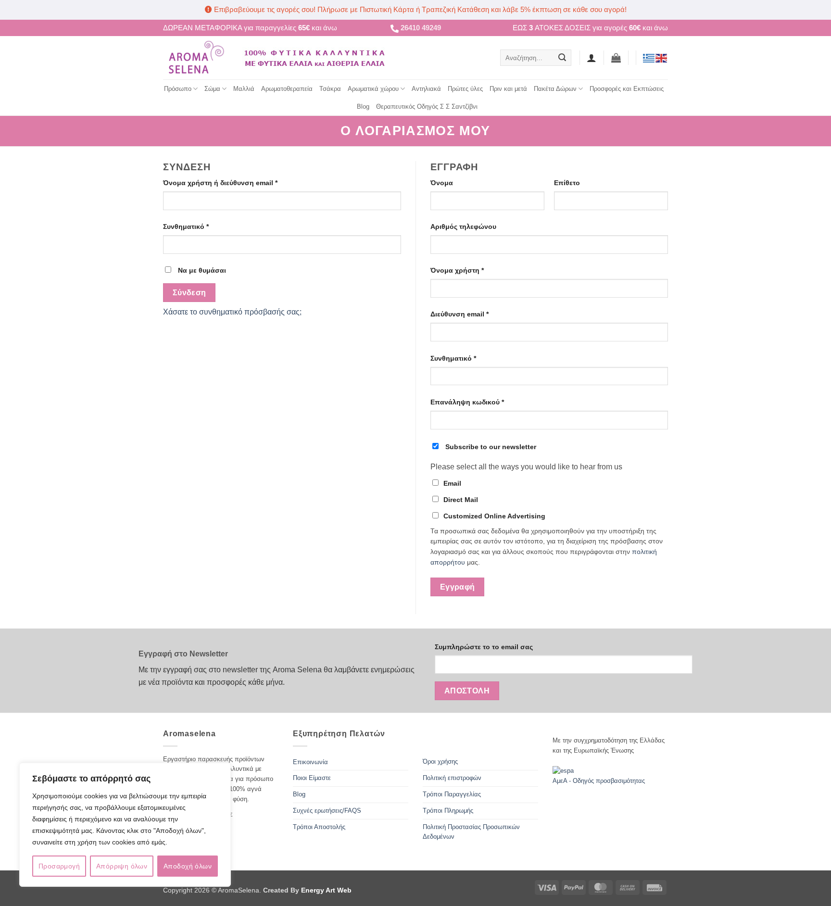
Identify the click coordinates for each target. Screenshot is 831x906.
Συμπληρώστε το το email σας (484, 647)
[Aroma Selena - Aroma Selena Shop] (195, 57)
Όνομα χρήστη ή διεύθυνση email (237, 182)
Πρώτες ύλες (465, 88)
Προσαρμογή (59, 866)
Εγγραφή (457, 587)
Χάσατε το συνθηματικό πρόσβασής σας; (232, 312)
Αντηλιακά (426, 88)
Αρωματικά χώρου (373, 88)
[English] (661, 57)
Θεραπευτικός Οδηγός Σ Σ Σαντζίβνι (427, 106)
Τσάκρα (330, 88)
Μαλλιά (243, 88)
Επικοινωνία (310, 762)
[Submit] (562, 58)
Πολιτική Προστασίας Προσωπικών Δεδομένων (471, 832)
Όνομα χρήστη (473, 270)
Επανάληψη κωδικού (467, 402)
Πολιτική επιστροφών (452, 777)
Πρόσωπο (177, 88)
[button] (616, 57)
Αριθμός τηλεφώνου (463, 226)
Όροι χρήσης (440, 761)
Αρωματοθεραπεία (287, 88)
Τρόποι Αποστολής (319, 826)
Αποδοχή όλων (188, 866)
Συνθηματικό (202, 226)
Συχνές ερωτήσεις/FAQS (327, 810)
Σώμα (212, 88)
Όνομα (441, 183)
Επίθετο (567, 183)
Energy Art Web (325, 890)
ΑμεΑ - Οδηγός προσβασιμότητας (599, 780)
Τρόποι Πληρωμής (448, 810)
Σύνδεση (189, 293)
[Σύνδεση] (591, 57)
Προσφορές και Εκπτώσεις (627, 88)
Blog (363, 106)
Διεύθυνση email (476, 314)
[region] (125, 825)
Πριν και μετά (508, 88)
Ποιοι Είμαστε (312, 777)
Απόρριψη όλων (121, 866)
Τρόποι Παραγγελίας (452, 794)
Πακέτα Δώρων (555, 88)
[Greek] (649, 57)
